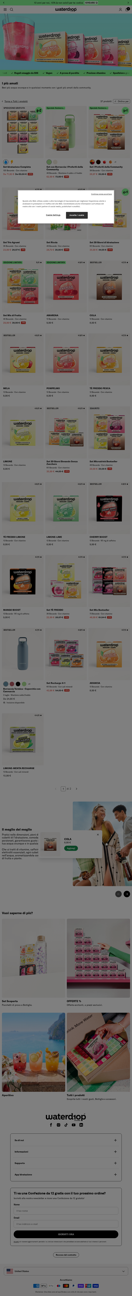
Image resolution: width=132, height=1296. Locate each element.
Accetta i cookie (77, 215)
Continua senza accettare (101, 194)
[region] (66, 207)
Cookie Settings (53, 215)
